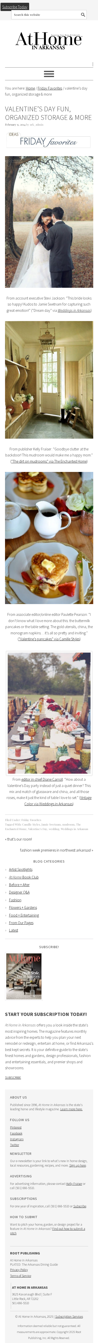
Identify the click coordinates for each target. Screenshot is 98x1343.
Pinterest (16, 1127)
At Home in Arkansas (49, 38)
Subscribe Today (14, 7)
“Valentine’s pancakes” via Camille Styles (49, 639)
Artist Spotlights (20, 869)
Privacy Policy (19, 1270)
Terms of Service (20, 1276)
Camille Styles (31, 824)
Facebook (16, 1133)
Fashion (15, 900)
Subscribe (13, 1077)
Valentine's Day (37, 829)
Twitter (14, 1145)
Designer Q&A (19, 892)
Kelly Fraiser (74, 1184)
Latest (13, 930)
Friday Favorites (31, 820)
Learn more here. (71, 1109)
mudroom (68, 824)
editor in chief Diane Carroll (42, 779)
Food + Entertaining (24, 915)
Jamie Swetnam (51, 824)
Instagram (17, 1139)
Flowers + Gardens (23, 907)
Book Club (24, 877)
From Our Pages (21, 922)
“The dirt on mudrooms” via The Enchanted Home (49, 461)
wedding (54, 829)
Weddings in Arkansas (74, 829)
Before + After (19, 884)
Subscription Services (69, 1316)
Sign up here (77, 1165)
